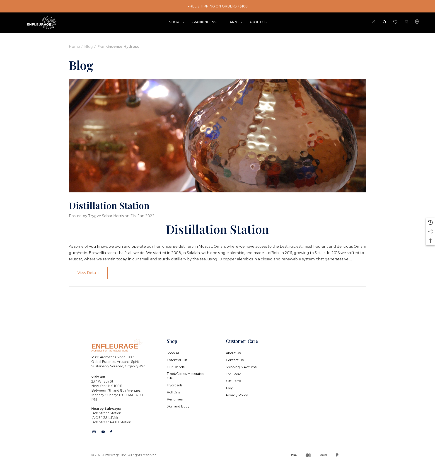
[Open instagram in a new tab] (94, 431)
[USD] (417, 22)
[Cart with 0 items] (406, 22)
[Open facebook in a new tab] (111, 431)
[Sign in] (374, 22)
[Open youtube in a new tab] (103, 431)
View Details (88, 273)
